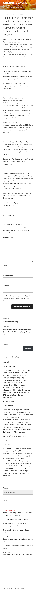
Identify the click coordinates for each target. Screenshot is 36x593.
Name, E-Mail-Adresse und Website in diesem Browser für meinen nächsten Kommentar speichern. (17, 298)
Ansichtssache (15, 2)
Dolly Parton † (8, 406)
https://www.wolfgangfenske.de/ (17, 519)
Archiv (5, 488)
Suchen (5, 344)
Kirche (5, 440)
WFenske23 (24, 15)
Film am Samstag (9, 366)
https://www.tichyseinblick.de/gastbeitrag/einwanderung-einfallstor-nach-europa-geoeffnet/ (18, 115)
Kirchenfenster (8, 402)
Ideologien (6, 362)
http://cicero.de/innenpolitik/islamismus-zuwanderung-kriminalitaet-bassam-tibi (18, 151)
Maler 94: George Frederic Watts (14, 436)
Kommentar (8, 237)
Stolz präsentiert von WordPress (13, 588)
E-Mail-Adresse (9, 275)
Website (6, 286)
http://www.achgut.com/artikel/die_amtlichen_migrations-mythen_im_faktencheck (18, 185)
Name (5, 265)
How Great (6, 444)
